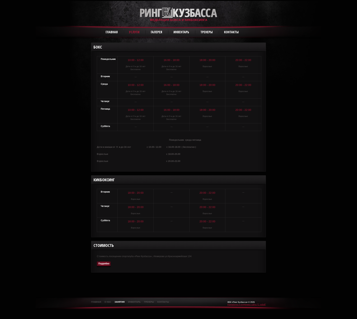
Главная (112, 32)
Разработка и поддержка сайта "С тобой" (246, 304)
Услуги (134, 32)
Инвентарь (181, 32)
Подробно (103, 263)
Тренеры (206, 32)
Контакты (231, 32)
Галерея (156, 32)
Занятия (120, 302)
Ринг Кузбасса (178, 12)
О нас (107, 302)
